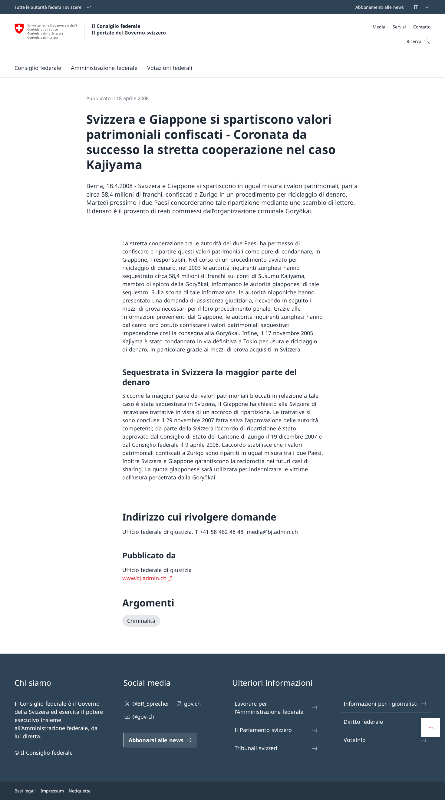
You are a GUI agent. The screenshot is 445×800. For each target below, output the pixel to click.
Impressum (52, 791)
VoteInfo (355, 739)
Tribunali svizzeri (256, 748)
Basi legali (25, 791)
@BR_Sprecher (150, 703)
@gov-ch (143, 716)
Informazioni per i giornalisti (381, 703)
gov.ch (192, 703)
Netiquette (80, 791)
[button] (38, 67)
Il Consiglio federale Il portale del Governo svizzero (129, 29)
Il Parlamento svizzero (263, 729)
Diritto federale (363, 721)
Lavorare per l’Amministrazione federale (269, 707)
